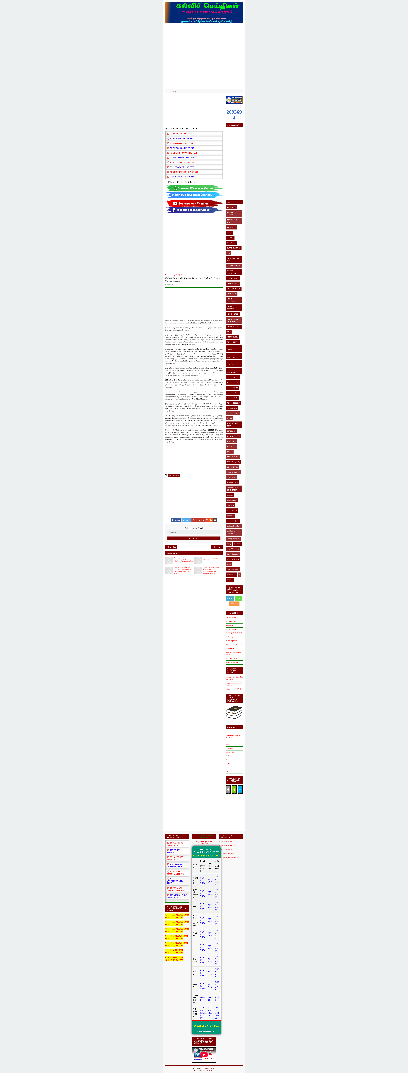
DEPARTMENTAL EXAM (233, 259)
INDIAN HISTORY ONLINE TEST (233, 320)
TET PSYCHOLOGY (233, 436)
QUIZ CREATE (230, 648)
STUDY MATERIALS (217, 1012)
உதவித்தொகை (231, 500)
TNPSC (228, 764)
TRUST (210, 998)
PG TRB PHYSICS (233, 393)
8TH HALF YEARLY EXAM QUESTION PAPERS (176, 944)
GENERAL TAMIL (233, 283)
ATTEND (210, 880)
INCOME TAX (231, 294)
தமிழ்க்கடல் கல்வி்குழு (234, 526)
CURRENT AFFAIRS (233, 248)
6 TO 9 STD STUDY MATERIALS (228, 854)
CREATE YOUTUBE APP (233, 629)
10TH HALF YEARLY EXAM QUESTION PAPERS (177, 930)
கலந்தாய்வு (230, 516)
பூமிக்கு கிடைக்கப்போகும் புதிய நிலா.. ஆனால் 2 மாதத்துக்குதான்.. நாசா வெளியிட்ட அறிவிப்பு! (212, 570)
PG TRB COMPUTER (231, 363)
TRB (227, 771)
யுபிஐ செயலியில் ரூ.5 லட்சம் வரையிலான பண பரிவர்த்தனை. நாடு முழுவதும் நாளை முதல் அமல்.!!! (183, 570)
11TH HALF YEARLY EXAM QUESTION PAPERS (177, 923)
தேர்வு (229, 544)
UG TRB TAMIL (232, 467)
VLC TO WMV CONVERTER (234, 645)
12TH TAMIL (231, 227)
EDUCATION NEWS (233, 266)
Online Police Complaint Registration (233, 737)
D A (228, 253)
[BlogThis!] (211, 520)
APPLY (229, 233)
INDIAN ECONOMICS (231, 300)
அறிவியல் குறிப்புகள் (233, 472)
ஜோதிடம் (230, 580)
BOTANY (230, 238)
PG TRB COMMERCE (231, 356)
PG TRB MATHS (232, 388)
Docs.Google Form (231, 641)
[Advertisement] (204, 39)
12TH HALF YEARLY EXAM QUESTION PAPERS (177, 916)
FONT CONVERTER (231, 658)
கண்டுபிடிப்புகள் (232, 510)
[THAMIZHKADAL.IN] (204, 12)
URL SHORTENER (231, 621)
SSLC (227, 756)
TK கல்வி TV (229, 748)
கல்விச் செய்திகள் (232, 521)
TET (227, 767)
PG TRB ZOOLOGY (233, 403)
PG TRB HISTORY (233, 382)
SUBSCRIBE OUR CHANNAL (206, 1026)
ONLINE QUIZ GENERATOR (234, 633)
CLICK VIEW (217, 880)
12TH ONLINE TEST (232, 221)
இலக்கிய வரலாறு (232, 482)
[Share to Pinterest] (207, 520)
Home (228, 744)
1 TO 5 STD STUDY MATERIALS (228, 857)
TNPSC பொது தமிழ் (233, 462)
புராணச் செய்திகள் (233, 554)
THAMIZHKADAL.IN (210, 1012)
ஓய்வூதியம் (230, 505)
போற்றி (229, 564)
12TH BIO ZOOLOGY (230, 213)
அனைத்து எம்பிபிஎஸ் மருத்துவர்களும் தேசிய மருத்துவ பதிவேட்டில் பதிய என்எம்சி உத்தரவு (183, 560)
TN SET (229, 452)
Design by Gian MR (198, 1070)
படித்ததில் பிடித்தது (233, 549)
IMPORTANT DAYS (233, 289)
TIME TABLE (231, 446)
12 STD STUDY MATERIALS (227, 842)
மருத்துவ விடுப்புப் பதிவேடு (233, 689)
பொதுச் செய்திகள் (174, 475)
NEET (229, 332)
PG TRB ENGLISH (233, 377)
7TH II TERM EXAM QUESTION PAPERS (174, 951)
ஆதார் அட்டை (231, 477)
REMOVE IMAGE (231, 617)
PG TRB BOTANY (233, 342)
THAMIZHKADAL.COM (202, 1012)
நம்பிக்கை (237, 544)
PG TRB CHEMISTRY (231, 348)
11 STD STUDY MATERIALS (227, 846)
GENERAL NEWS (232, 278)
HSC (227, 760)
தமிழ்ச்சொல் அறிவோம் (231, 532)
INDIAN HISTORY (233, 314)
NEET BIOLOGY (232, 337)
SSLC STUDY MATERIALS (226, 850)
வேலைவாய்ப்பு (231, 574)
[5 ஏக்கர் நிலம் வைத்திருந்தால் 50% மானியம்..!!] (198, 560)
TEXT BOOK (231, 441)
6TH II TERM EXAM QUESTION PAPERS (174, 958)
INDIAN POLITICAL (233, 327)
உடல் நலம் (230, 495)
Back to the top (210, 1070)
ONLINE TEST (230, 752)
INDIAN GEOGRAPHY (231, 307)
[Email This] (215, 520)
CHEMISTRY (231, 243)
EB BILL (228, 732)
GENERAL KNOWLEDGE (232, 272)
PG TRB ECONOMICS (231, 371)
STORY (229, 418)
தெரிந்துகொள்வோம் (233, 539)
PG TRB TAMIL (232, 398)
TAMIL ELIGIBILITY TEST (233, 424)
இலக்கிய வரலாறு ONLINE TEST (232, 488)
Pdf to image (230, 637)
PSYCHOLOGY (232, 408)
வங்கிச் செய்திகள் (233, 569)
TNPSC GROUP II (233, 457)
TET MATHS (231, 431)
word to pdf (229, 625)
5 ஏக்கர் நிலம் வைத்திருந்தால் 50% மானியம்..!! (211, 559)
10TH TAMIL (231, 207)
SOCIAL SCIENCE (233, 413)
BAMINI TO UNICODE (232, 662)
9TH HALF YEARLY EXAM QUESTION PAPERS (176, 937)
